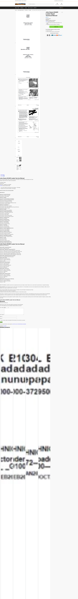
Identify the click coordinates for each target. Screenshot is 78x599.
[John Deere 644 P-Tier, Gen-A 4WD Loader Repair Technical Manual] (62, 12)
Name (1, 316)
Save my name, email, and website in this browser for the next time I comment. (13, 320)
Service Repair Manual (21, 10)
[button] (61, 8)
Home (16, 10)
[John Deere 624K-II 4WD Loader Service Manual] (61, 12)
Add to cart (56, 26)
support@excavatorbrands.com (58, 0)
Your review (2, 314)
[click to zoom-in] (30, 27)
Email (1, 318)
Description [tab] (3, 174)
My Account (57, 4)
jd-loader (30, 10)
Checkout (61, 4)
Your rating (2, 307)
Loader (47, 21)
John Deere (26, 10)
